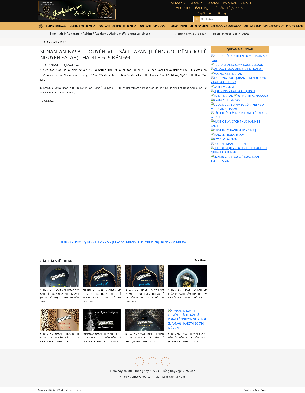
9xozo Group (261, 390)
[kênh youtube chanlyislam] (152, 361)
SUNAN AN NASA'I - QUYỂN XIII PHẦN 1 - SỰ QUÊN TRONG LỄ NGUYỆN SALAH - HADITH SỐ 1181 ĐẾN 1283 (144, 296)
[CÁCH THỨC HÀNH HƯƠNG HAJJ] (233, 130)
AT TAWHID (178, 3)
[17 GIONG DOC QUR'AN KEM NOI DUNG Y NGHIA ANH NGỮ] (240, 80)
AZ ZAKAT (213, 3)
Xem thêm (200, 260)
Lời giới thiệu (204, 13)
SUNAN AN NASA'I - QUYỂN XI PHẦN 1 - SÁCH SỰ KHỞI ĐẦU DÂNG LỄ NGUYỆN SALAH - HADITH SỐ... (144, 337)
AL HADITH (118, 26)
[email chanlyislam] (165, 361)
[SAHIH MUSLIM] (222, 86)
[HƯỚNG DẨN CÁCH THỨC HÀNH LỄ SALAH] (240, 123)
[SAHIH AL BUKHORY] (225, 100)
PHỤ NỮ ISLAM (294, 26)
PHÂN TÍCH (186, 26)
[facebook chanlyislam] (139, 361)
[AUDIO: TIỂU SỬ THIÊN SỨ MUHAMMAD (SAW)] (240, 58)
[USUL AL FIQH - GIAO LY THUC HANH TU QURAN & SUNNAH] (240, 150)
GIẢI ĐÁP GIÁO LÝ (273, 26)
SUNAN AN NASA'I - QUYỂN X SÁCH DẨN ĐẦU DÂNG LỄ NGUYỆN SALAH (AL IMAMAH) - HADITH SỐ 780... (187, 337)
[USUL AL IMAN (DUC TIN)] (229, 144)
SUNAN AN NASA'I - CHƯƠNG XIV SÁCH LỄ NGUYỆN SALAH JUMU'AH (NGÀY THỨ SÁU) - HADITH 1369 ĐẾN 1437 (59, 296)
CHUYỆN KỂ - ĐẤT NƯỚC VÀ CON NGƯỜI (218, 26)
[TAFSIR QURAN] (222, 95)
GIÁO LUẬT (159, 26)
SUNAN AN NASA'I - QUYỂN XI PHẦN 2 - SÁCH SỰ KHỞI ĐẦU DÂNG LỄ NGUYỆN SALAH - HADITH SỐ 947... (102, 337)
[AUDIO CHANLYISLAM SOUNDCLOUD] (237, 64)
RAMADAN (230, 3)
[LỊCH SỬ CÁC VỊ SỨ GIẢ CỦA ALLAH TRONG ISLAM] (240, 158)
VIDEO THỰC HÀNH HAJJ (192, 8)
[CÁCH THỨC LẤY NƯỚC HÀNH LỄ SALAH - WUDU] (240, 115)
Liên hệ (221, 13)
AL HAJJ (246, 3)
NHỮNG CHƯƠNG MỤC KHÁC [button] (190, 34)
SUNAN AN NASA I (55, 42)
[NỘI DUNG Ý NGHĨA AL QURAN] (233, 91)
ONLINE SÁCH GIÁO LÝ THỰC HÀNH (90, 26)
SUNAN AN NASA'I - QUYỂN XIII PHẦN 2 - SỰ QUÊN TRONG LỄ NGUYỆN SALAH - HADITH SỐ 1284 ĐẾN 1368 (102, 296)
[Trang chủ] (39, 42)
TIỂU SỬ (173, 26)
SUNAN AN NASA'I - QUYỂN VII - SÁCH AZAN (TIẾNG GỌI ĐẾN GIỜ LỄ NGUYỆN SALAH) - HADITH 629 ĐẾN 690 (123, 242)
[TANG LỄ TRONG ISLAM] (227, 135)
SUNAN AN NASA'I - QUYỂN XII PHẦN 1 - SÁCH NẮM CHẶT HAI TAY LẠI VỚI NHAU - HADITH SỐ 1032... (59, 337)
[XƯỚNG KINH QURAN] (226, 73)
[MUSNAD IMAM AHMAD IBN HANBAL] (237, 69)
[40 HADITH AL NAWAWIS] (251, 95)
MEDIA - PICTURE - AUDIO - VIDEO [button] (231, 34)
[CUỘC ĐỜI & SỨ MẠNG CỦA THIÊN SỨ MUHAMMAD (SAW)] (240, 106)
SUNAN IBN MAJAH (56, 26)
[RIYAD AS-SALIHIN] (224, 139)
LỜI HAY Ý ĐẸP (252, 26)
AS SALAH (196, 3)
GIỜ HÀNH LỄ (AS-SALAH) (229, 8)
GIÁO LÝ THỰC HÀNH (139, 26)
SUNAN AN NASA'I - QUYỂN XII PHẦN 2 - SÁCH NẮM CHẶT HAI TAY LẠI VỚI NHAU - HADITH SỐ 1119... (187, 294)
